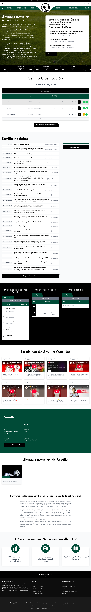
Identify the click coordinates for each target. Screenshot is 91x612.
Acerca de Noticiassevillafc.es (70, 591)
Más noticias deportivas (45, 574)
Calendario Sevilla (37, 588)
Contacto (86, 3)
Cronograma (35, 8)
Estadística (73, 8)
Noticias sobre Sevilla (10, 4)
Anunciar (78, 3)
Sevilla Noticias (36, 584)
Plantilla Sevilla (36, 591)
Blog (87, 8)
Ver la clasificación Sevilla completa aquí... (45, 119)
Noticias (10, 8)
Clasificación (21, 8)
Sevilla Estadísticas (37, 593)
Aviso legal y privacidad (69, 586)
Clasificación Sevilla (37, 586)
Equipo (59, 8)
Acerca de (71, 3)
